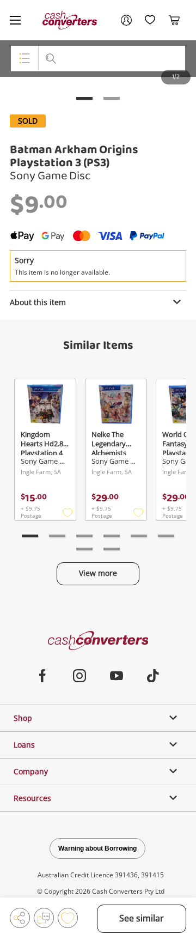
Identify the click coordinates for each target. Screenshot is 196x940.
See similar (141, 918)
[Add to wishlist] (68, 918)
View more (98, 573)
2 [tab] (111, 98)
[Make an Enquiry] (44, 918)
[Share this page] (20, 918)
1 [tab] (84, 98)
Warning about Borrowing (97, 848)
